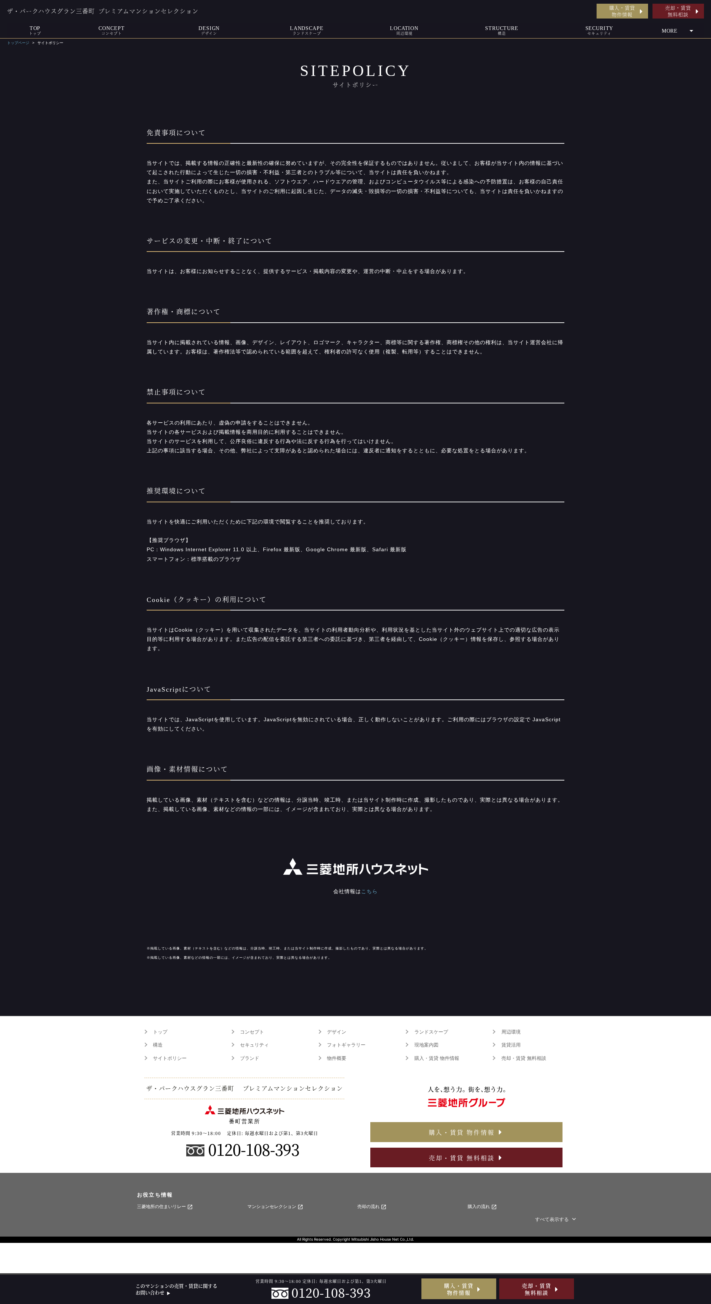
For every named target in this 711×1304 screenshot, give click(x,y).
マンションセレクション (272, 1206)
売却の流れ (369, 1206)
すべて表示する (552, 1219)
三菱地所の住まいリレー (162, 1206)
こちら (369, 891)
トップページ (18, 43)
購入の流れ (479, 1206)
